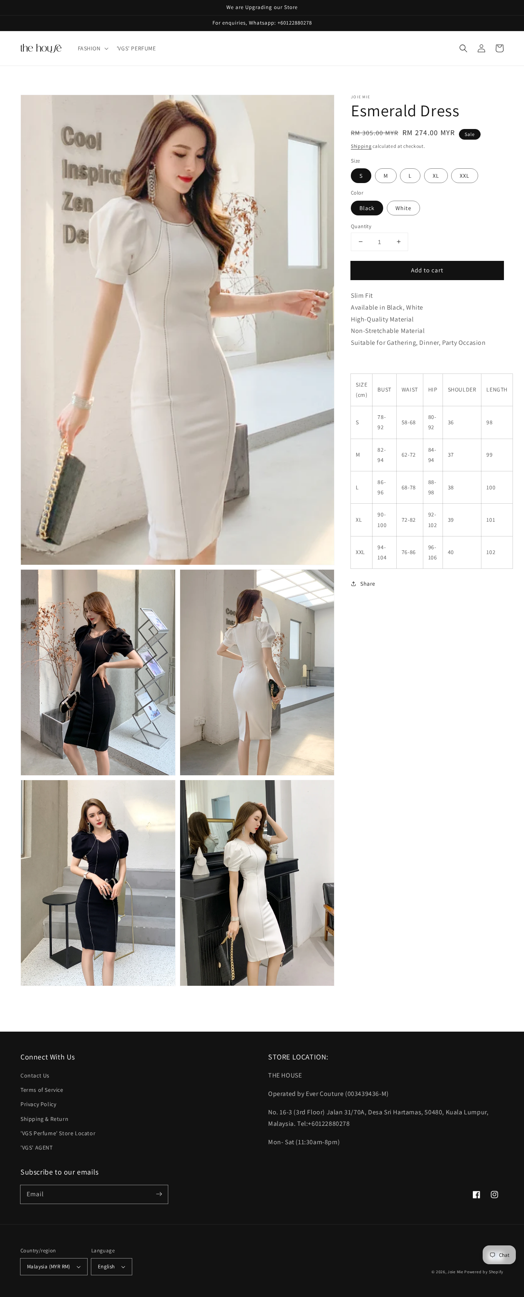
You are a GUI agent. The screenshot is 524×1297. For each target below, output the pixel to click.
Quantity (361, 225)
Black (367, 207)
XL (436, 175)
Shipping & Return (44, 1119)
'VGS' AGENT (36, 1147)
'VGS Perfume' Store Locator (57, 1133)
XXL (465, 175)
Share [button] (367, 583)
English (106, 1266)
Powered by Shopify (484, 1271)
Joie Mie (455, 1271)
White (403, 207)
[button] (92, 48)
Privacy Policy (38, 1104)
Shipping (361, 146)
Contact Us (35, 1075)
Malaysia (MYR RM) (48, 1266)
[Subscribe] (159, 1194)
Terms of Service (41, 1089)
